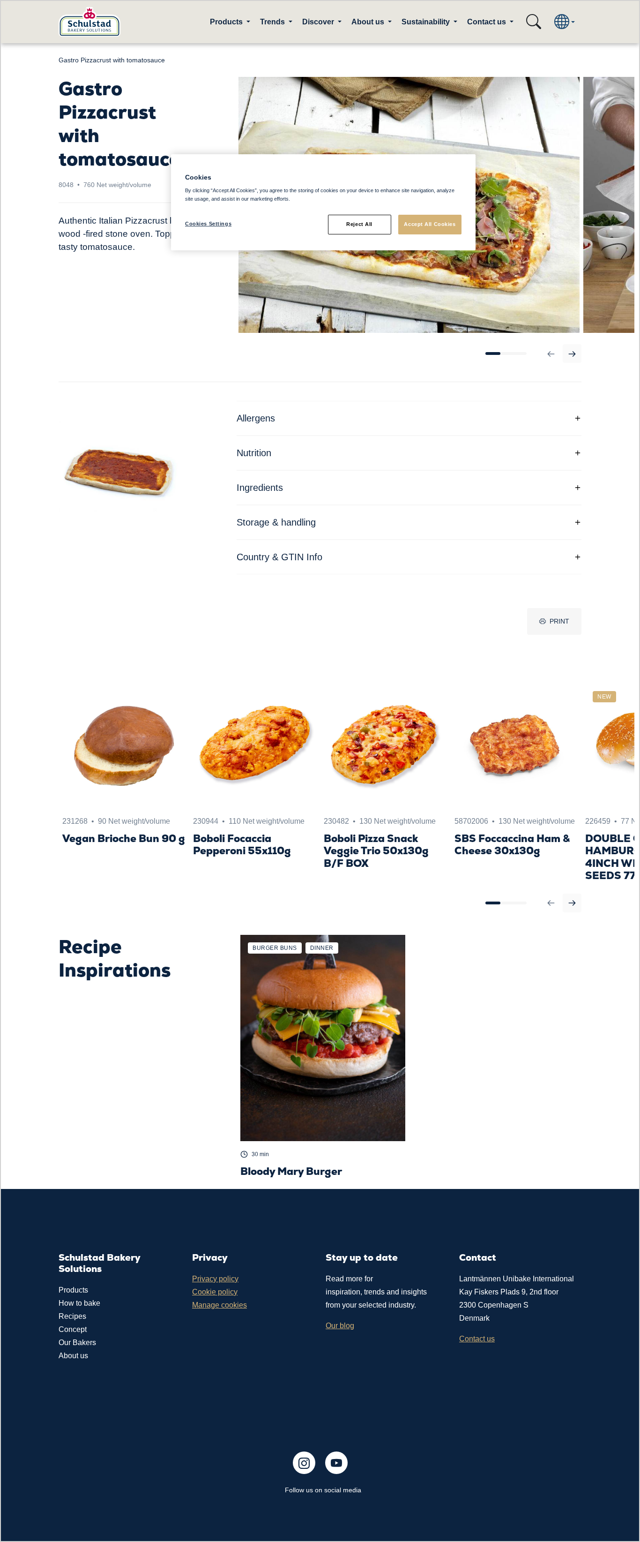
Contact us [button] (487, 22)
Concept (73, 1329)
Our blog (340, 1326)
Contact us (477, 1339)
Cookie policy (215, 1292)
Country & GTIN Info (279, 557)
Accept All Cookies (429, 224)
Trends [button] (273, 22)
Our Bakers (77, 1342)
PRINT (559, 621)
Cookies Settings (208, 223)
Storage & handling (276, 522)
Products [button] (227, 22)
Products (73, 1290)
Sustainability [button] (427, 22)
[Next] (572, 353)
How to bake (79, 1303)
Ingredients (260, 487)
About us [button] (368, 22)
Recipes (72, 1316)
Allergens (256, 418)
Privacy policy (215, 1279)
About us (73, 1356)
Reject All (359, 224)
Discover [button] (319, 22)
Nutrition (254, 453)
